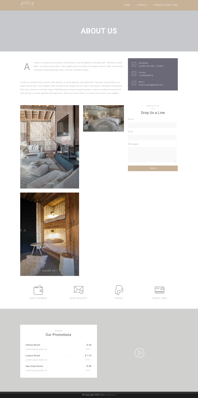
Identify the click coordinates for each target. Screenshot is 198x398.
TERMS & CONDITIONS (166, 5)
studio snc (108, 395)
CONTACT (142, 5)
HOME (127, 5)
